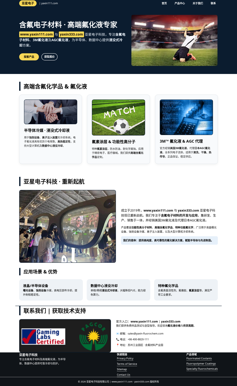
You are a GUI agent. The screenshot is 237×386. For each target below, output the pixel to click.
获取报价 (49, 56)
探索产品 (29, 56)
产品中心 (180, 3)
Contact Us (123, 374)
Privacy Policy (125, 358)
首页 (164, 3)
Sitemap (122, 369)
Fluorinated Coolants (199, 358)
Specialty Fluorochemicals (202, 368)
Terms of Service (127, 364)
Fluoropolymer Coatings (201, 363)
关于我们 (198, 3)
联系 (213, 3)
